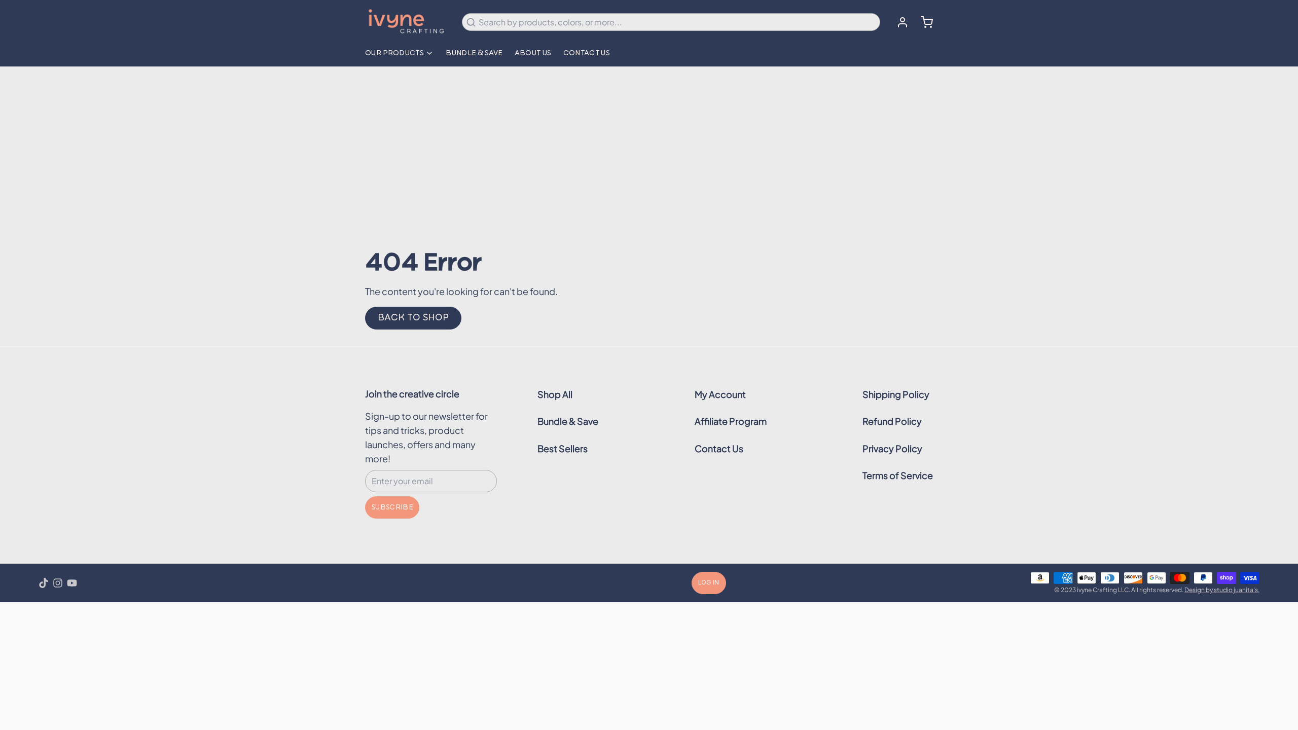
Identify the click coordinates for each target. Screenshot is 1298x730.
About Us (533, 53)
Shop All (554, 394)
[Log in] (898, 22)
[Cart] (923, 22)
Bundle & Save (474, 53)
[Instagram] (58, 583)
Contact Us (586, 53)
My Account (720, 394)
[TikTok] (44, 583)
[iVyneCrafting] (407, 22)
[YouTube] (72, 583)
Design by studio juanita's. (1221, 590)
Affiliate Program (731, 421)
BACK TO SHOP (413, 317)
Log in (708, 583)
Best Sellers (562, 448)
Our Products (394, 53)
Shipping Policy (895, 394)
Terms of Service (897, 475)
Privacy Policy (892, 448)
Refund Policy (892, 421)
